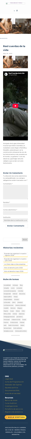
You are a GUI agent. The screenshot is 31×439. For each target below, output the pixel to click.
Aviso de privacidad (12, 393)
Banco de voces (11, 400)
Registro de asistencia (14, 412)
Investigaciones (11, 406)
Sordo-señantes (17, 328)
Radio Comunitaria (13, 325)
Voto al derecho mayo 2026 (13, 271)
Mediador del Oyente (13, 385)
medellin (6, 308)
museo (12, 311)
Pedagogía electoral (9, 316)
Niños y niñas (7, 313)
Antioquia (15, 285)
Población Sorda (16, 319)
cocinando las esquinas (10, 291)
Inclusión (16, 299)
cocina (12, 288)
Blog (21, 285)
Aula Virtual (16, 417)
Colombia (20, 291)
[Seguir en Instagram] (16, 371)
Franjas (15, 296)
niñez (23, 311)
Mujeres (6, 311)
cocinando (19, 288)
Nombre (6, 202)
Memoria (13, 308)
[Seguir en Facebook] (4, 371)
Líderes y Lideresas (20, 305)
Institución (7, 217)
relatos (22, 325)
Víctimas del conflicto (21, 331)
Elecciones (22, 293)
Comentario (7, 184)
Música (18, 311)
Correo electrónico (10, 210)
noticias (15, 313)
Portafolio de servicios (14, 409)
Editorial (15, 293)
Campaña (6, 288)
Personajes (7, 319)
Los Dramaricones (8, 305)
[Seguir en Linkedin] (20, 371)
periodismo (20, 316)
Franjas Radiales (8, 299)
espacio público (8, 296)
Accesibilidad (7, 285)
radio (5, 325)
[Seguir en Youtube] (12, 371)
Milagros (19, 308)
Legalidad (9, 379)
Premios (6, 322)
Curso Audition (11, 403)
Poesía (24, 319)
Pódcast (22, 322)
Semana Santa (7, 328)
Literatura (19, 302)
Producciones (14, 322)
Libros (13, 302)
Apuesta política (11, 387)
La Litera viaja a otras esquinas (14, 264)
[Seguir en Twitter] (8, 371)
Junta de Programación (14, 382)
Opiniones (21, 313)
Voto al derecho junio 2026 (13, 268)
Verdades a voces (8, 331)
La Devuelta (7, 302)
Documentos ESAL (12, 390)
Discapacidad (7, 293)
